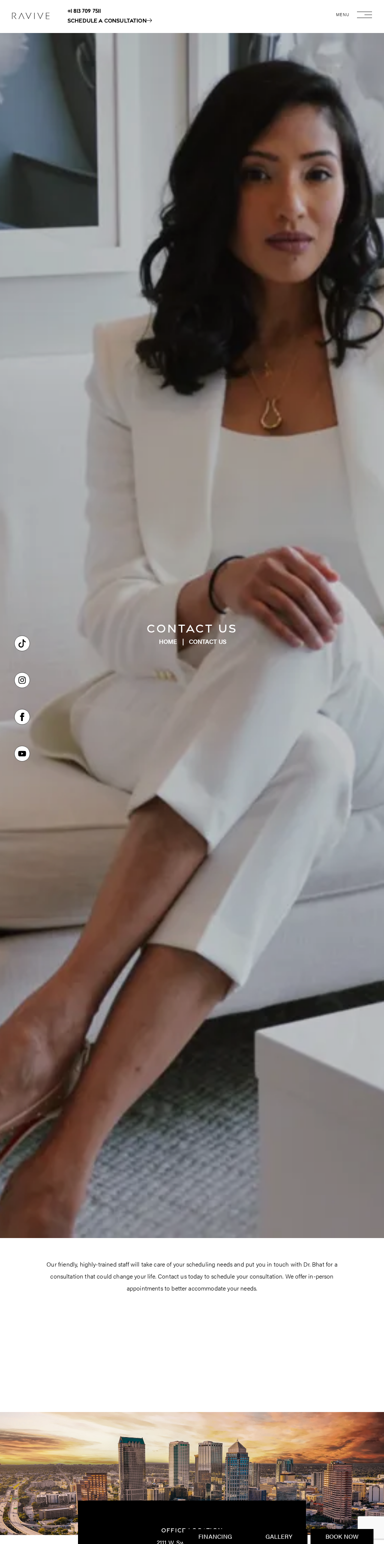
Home (168, 641)
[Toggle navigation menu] (364, 19)
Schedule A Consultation (107, 20)
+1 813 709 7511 (84, 10)
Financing (215, 1536)
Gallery (279, 1536)
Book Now (342, 1536)
